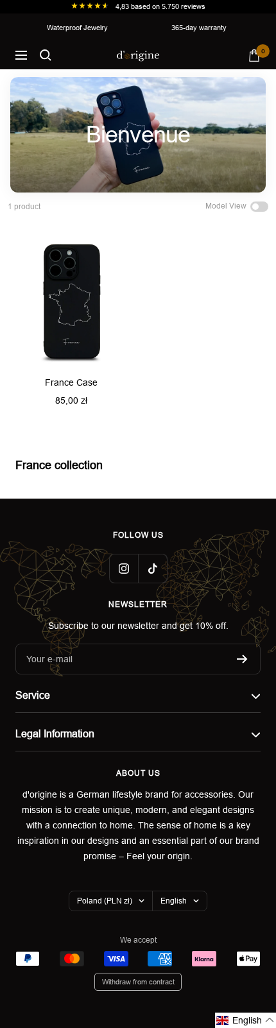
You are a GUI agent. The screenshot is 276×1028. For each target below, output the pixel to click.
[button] (245, 1020)
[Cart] (254, 55)
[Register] (242, 659)
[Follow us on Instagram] (123, 568)
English (173, 900)
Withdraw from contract (138, 982)
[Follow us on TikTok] (152, 568)
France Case (71, 382)
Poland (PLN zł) (104, 900)
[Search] (45, 55)
